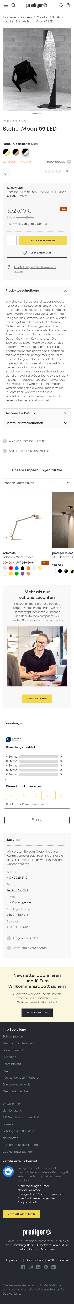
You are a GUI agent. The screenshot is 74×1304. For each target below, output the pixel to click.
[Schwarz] (22, 568)
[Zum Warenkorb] (68, 5)
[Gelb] (11, 574)
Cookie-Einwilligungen (18, 1152)
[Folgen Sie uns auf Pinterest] (46, 1267)
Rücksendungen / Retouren (21, 1078)
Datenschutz (35, 1260)
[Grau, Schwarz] (66, 571)
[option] (6, 152)
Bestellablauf (12, 1064)
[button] (37, 1013)
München (47, 1249)
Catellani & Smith (16, 121)
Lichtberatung (12, 1111)
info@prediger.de (19, 902)
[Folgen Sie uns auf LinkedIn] (38, 1267)
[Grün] (17, 574)
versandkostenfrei (34, 224)
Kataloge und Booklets (18, 1131)
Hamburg (19, 1245)
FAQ (5, 1071)
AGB (51, 1260)
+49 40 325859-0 (17, 878)
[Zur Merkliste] (61, 5)
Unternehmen (12, 1104)
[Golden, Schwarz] (72, 571)
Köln (31, 1249)
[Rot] (11, 568)
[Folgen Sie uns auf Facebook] (23, 1267)
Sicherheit (9, 1057)
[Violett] (22, 574)
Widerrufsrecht (13, 1050)
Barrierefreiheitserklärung (20, 1145)
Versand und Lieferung (18, 1043)
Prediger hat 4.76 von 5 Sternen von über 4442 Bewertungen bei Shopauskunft (41, 1198)
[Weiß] (5, 574)
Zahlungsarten (13, 1037)
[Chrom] (34, 568)
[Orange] (28, 568)
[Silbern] (5, 568)
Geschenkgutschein (16, 1091)
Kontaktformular (18, 856)
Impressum (14, 1260)
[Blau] (17, 568)
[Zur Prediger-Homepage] (37, 5)
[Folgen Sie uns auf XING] (53, 1267)
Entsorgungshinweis (16, 1084)
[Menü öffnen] (6, 5)
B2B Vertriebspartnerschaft (21, 1117)
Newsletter (10, 1138)
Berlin (31, 1245)
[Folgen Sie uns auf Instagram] (31, 1267)
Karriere (8, 1124)
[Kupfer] (28, 574)
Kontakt (64, 1260)
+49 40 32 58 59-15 (18, 890)
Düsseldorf (43, 1245)
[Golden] (40, 568)
